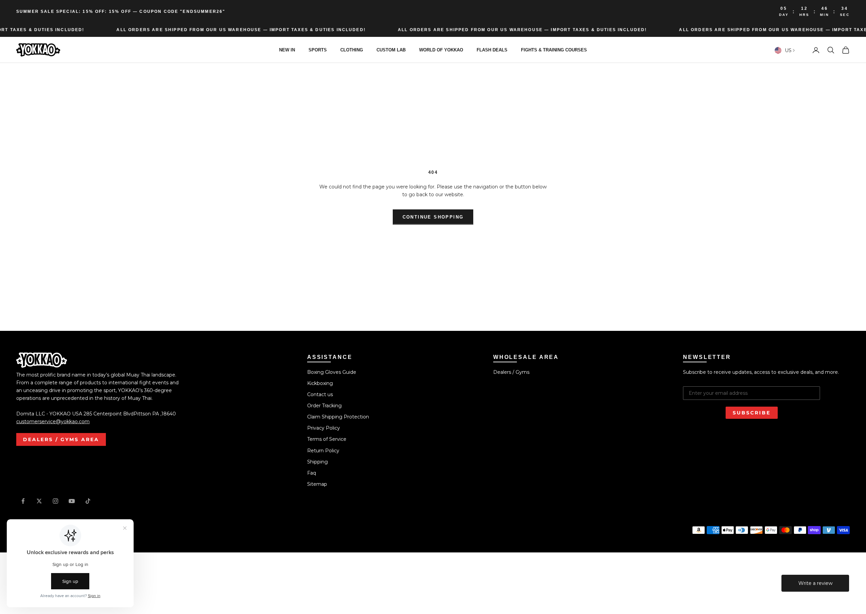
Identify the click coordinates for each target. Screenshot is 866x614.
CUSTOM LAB (391, 49)
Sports (318, 49)
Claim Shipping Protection (338, 417)
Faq (311, 473)
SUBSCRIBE (752, 413)
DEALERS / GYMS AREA (61, 439)
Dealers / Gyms (511, 372)
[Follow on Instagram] (55, 501)
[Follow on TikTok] (88, 501)
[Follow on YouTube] (71, 501)
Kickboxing (320, 383)
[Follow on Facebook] (23, 501)
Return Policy (323, 451)
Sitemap (317, 484)
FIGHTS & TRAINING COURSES (554, 49)
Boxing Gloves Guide (331, 372)
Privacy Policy (323, 428)
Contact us (320, 394)
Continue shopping (433, 217)
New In (287, 49)
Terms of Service (326, 439)
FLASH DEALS (492, 49)
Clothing (351, 49)
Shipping (317, 462)
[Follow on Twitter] (39, 501)
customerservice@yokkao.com (53, 421)
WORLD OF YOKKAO (441, 49)
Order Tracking (324, 406)
